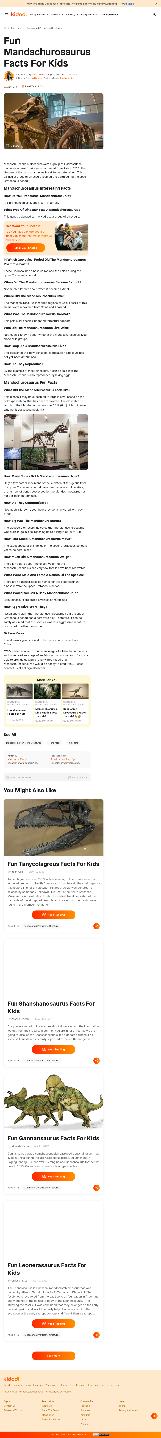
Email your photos (26, 247)
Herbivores (55, 742)
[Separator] (154, 1416)
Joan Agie (17, 871)
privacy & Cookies (128, 1410)
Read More (127, 3)
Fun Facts (55, 14)
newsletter (48, 1415)
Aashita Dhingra (20, 1019)
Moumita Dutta (38, 74)
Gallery (15, 145)
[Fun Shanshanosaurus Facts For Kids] (53, 967)
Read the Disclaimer (21, 777)
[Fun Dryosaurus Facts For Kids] (75, 690)
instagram (85, 1415)
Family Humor (87, 14)
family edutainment (52, 1419)
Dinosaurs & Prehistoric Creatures (18, 703)
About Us (47, 1405)
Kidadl (6, 27)
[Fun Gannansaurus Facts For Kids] (53, 1101)
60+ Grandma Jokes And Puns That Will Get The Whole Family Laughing (72, 3)
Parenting (70, 14)
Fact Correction (80, 777)
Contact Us (9, 1405)
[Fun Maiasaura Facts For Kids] (19, 691)
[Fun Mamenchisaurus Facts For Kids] (47, 690)
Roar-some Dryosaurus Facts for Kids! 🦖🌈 (74, 712)
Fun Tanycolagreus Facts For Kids (53, 863)
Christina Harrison (34, 78)
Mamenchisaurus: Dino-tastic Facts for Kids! (46, 712)
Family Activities (37, 14)
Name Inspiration (108, 14)
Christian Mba (19, 1280)
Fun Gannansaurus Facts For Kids (53, 1138)
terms (122, 1405)
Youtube (84, 1424)
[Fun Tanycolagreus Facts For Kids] (53, 827)
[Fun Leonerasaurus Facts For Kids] (53, 1229)
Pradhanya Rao (67, 78)
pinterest (85, 1410)
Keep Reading (56, 914)
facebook (85, 1405)
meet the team (50, 1410)
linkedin (84, 1419)
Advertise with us (13, 1410)
